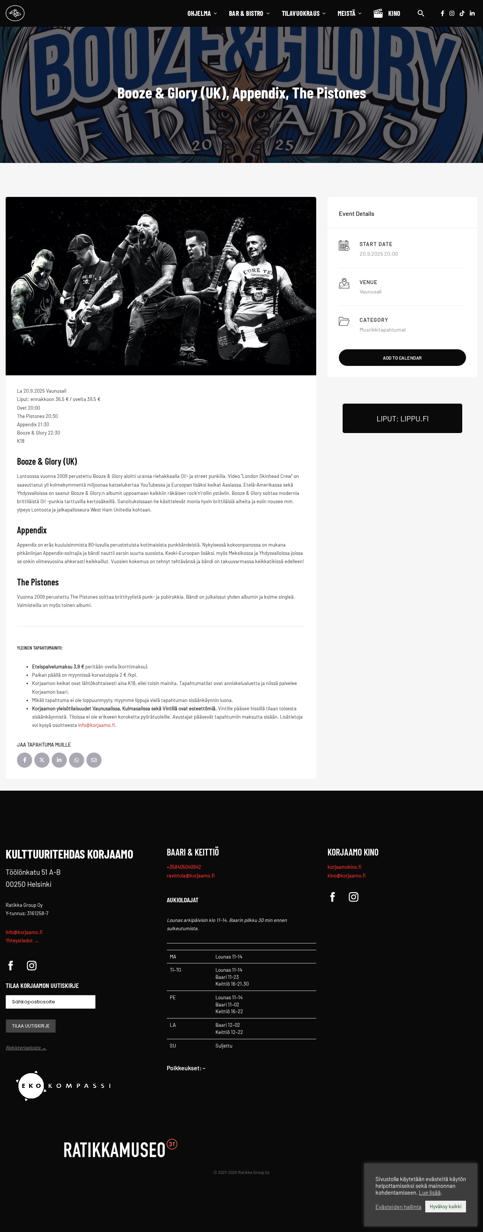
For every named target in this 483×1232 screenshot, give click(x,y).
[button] (421, 13)
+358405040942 (184, 867)
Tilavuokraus (301, 13)
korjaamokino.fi (344, 867)
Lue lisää (430, 1192)
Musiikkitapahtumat (383, 329)
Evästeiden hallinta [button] (398, 1206)
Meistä (346, 13)
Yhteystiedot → (22, 940)
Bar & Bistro (246, 13)
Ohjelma (199, 13)
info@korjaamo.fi (24, 932)
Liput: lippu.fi (403, 418)
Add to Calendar (402, 357)
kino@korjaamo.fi (347, 876)
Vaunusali (371, 291)
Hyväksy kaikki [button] (445, 1206)
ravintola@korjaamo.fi (191, 876)
